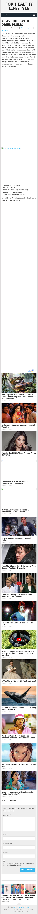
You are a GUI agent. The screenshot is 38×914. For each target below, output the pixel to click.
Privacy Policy (19, 909)
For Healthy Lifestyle (19, 6)
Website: (6, 852)
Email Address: (8, 843)
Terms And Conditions (20, 912)
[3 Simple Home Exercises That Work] (30, 889)
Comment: (7, 815)
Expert (3, 28)
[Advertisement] (19, 88)
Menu (5, 15)
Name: (5, 834)
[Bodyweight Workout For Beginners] (18, 889)
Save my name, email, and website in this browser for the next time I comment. (18, 864)
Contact (7, 909)
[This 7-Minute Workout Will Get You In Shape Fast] (7, 889)
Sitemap (31, 909)
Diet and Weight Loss (26, 28)
